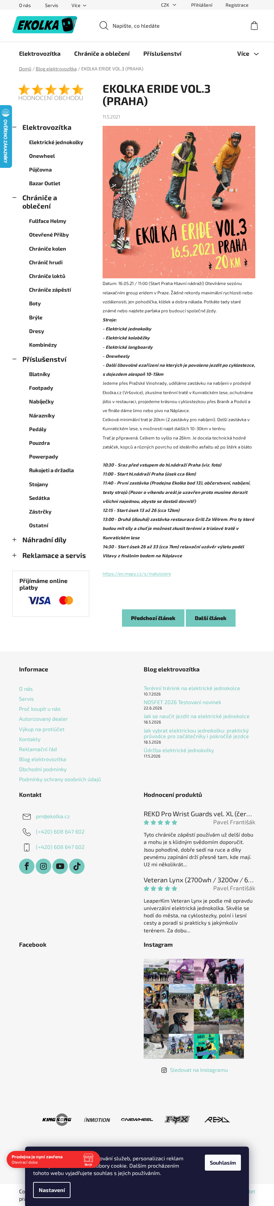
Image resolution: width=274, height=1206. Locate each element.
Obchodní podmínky (42, 769)
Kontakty (29, 739)
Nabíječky (41, 401)
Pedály (37, 429)
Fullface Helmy (47, 221)
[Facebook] (26, 866)
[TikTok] (77, 866)
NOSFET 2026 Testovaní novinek (182, 702)
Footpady (41, 387)
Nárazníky (42, 415)
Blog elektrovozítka (42, 759)
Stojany (38, 484)
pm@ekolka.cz (53, 816)
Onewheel (42, 156)
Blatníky (39, 374)
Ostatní (38, 525)
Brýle (35, 317)
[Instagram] (43, 866)
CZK (165, 5)
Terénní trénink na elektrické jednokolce (192, 688)
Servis (51, 5)
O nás (25, 5)
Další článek (211, 618)
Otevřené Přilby (49, 234)
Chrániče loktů (47, 276)
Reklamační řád (38, 749)
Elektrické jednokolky (56, 142)
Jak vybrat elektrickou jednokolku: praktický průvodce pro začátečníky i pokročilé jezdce (196, 733)
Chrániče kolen (47, 248)
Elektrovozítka (47, 127)
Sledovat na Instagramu (199, 1070)
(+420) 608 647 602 (60, 831)
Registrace (237, 5)
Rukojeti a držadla (51, 470)
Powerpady (43, 456)
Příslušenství (44, 359)
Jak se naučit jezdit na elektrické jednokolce (197, 716)
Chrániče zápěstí (50, 289)
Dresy (36, 331)
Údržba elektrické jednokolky (179, 750)
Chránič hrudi (45, 262)
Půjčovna (40, 169)
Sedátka (39, 498)
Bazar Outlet (44, 183)
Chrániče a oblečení (39, 201)
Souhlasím (223, 1162)
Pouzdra (39, 442)
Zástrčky (40, 511)
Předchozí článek (153, 618)
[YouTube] (60, 866)
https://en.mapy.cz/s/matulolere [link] (137, 573)
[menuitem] (39, 53)
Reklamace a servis (54, 555)
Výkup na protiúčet (41, 729)
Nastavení (52, 1190)
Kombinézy (43, 344)
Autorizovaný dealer (43, 718)
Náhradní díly (44, 539)
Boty (35, 303)
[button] (179, 505)
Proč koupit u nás (39, 708)
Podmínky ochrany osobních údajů (60, 779)
